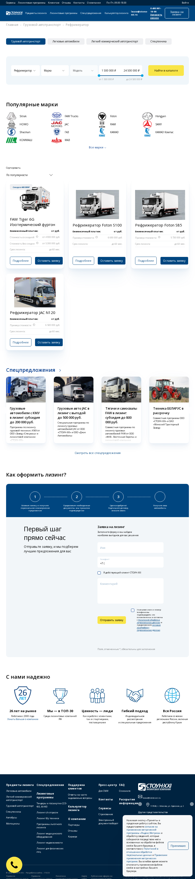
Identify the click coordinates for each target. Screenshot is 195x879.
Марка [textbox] (48, 70)
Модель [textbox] (77, 70)
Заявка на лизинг (177, 13)
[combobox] (25, 70)
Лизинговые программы (31, 2)
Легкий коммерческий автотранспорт (19, 798)
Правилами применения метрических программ (146, 858)
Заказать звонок (156, 16)
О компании (94, 2)
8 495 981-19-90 (155, 10)
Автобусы (11, 817)
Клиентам (53, 2)
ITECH (47, 872)
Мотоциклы (13, 823)
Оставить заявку (49, 260)
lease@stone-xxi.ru (139, 13)
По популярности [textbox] (17, 175)
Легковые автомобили (18, 791)
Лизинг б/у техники (48, 818)
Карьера (72, 836)
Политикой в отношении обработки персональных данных (142, 852)
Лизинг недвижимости (50, 842)
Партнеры (74, 825)
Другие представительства (153, 812)
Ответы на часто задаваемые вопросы (80, 796)
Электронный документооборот (108, 821)
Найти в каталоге (166, 70)
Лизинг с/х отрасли (47, 812)
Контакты (79, 2)
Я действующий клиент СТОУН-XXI (122, 572)
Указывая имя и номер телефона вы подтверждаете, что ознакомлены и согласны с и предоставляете (150, 620)
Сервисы (10, 2)
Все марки (96, 147)
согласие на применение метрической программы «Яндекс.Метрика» (143, 830)
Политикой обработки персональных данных (148, 621)
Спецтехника (13, 811)
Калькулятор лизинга (116, 13)
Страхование (106, 814)
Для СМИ (103, 791)
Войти (185, 2)
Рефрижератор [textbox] (23, 70)
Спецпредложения (90, 13)
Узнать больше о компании (22, 719)
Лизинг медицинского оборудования (49, 835)
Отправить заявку (111, 620)
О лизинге (125, 791)
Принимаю (178, 846)
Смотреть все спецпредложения (98, 453)
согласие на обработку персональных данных (149, 627)
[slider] (99, 75)
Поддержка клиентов (76, 786)
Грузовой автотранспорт (20, 805)
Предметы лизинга (36, 13)
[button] (4, 410)
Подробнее (21, 260)
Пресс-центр (108, 785)
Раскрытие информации (128, 801)
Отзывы (66, 2)
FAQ (122, 785)
